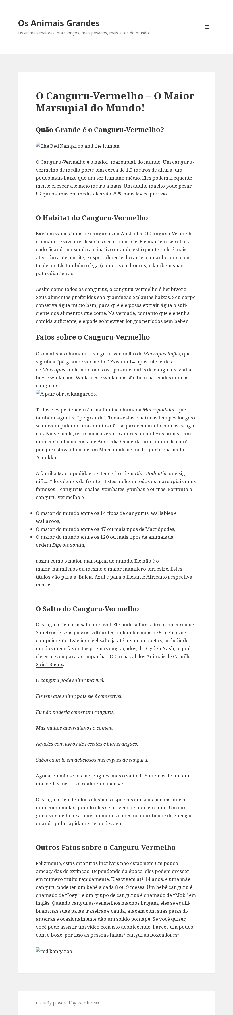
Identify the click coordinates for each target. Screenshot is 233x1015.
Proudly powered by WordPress (67, 1003)
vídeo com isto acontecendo (119, 927)
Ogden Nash (160, 648)
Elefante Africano (146, 576)
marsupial (123, 162)
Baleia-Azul (92, 576)
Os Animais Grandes (59, 22)
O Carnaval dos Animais (137, 656)
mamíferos (65, 568)
